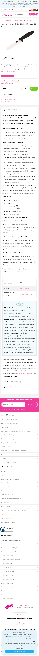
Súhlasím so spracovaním (14, 409)
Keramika (23, 288)
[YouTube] (24, 623)
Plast (28, 288)
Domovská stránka (6, 20)
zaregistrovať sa (31, 404)
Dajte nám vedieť (24, 373)
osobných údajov (21, 409)
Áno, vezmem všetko (19, 651)
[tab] (19, 109)
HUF (12, 9)
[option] (19, 40)
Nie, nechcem (19, 648)
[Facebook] (15, 623)
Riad (22, 294)
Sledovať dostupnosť (7, 83)
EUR (9, 9)
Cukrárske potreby (18, 20)
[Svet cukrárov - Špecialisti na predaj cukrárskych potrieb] (6, 14)
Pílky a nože (28, 20)
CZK (5, 9)
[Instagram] (20, 623)
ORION (8, 97)
